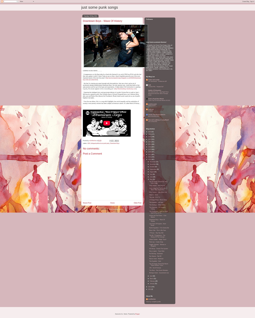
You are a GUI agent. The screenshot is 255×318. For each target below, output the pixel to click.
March (152, 278)
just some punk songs (99, 7)
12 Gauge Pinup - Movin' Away (158, 200)
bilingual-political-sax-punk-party (100, 143)
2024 (149, 136)
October (152, 166)
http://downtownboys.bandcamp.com (125, 89)
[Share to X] (114, 141)
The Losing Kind (152, 121)
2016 (149, 157)
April (151, 276)
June (151, 177)
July (151, 174)
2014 (149, 287)
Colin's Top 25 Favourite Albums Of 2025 (159, 100)
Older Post (137, 203)
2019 (149, 149)
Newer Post (87, 203)
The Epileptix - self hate (156, 202)
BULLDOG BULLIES (153, 116)
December (153, 161)
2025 (149, 134)
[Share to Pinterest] (118, 141)
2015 (88, 143)
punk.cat (150, 109)
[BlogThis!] (112, 141)
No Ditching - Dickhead (156, 253)
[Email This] (110, 141)
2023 (149, 139)
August (152, 172)
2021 (149, 144)
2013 (149, 289)
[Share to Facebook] (116, 141)
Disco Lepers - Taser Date (156, 251)
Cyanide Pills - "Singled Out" (156, 86)
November (153, 164)
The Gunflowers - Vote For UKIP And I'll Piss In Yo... (158, 212)
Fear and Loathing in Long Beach (158, 120)
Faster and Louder (153, 79)
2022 (149, 142)
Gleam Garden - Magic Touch (157, 239)
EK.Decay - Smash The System (158, 248)
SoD (149, 85)
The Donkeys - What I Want (157, 205)
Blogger (137, 314)
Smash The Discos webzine (156, 114)
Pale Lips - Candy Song (156, 242)
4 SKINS (150, 111)
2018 (149, 152)
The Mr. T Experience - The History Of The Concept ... (157, 236)
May (151, 179)
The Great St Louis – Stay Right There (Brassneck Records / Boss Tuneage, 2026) (158, 93)
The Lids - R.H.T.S (154, 197)
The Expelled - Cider (155, 261)
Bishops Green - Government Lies (159, 273)
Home (112, 203)
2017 (149, 154)
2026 (149, 131)
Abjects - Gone (153, 195)
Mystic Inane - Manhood (156, 258)
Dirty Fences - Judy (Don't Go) (158, 192)
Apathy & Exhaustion (154, 90)
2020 (149, 147)
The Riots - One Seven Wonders (158, 270)
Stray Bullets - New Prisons (157, 185)
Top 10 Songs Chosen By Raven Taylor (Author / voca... (158, 264)
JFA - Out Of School (155, 268)
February (152, 281)
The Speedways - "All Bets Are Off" (157, 81)
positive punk (152, 104)
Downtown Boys (114, 143)
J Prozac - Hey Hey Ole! (156, 233)
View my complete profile (153, 301)
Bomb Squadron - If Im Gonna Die (159, 228)
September (153, 169)
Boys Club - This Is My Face (157, 230)
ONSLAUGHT (152, 105)
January (152, 283)
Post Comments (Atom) (116, 209)
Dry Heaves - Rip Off (155, 256)
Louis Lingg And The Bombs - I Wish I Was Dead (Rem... (158, 188)
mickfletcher (152, 299)
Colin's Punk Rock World (156, 99)
